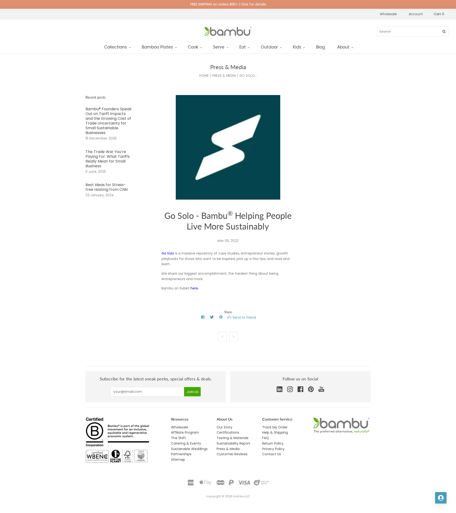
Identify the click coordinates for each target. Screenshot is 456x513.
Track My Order (275, 427)
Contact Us (271, 454)
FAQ (265, 438)
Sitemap (178, 459)
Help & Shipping (275, 432)
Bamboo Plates (157, 47)
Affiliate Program (185, 432)
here (194, 288)
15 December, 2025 (101, 138)
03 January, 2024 (100, 195)
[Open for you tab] (440, 497)
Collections (115, 47)
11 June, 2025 (96, 171)
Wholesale (388, 14)
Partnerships (181, 454)
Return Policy (273, 443)
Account (416, 14)
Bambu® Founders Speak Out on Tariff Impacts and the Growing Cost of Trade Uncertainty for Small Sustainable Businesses (109, 120)
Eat (242, 47)
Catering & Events (186, 443)
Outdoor (269, 47)
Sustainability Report (233, 443)
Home (204, 75)
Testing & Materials (232, 438)
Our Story (224, 427)
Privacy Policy (273, 448)
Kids (297, 47)
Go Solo (168, 253)
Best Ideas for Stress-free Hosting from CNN (107, 187)
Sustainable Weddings (189, 448)
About (343, 47)
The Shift (178, 438)
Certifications (228, 432)
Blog (320, 47)
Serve (218, 47)
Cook (193, 47)
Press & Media (224, 75)
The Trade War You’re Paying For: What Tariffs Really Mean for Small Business (108, 159)
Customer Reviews (232, 454)
